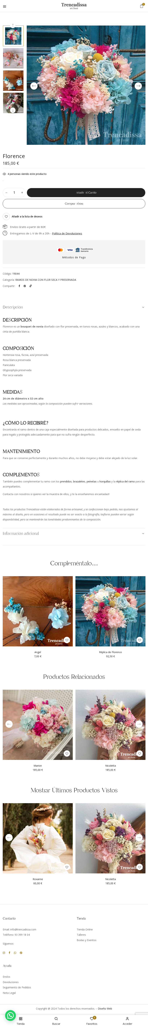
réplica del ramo (125, 481)
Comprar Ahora (74, 204)
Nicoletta (110, 765)
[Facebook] (19, 286)
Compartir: (9, 286)
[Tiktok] (30, 286)
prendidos (66, 481)
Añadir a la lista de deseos (27, 216)
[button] (141, 6)
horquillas (105, 481)
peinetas (92, 481)
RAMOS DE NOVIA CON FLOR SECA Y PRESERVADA (45, 279)
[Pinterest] (25, 286)
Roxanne (38, 879)
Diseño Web (105, 1008)
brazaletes (79, 481)
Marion (38, 765)
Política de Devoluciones (67, 233)
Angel (37, 652)
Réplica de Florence (110, 652)
